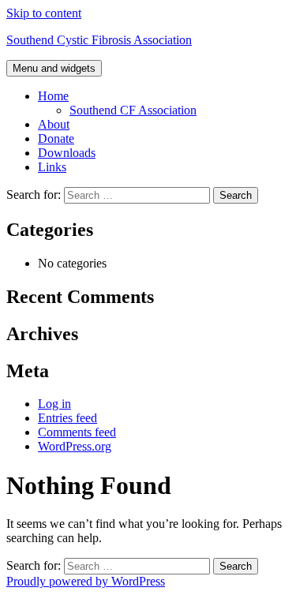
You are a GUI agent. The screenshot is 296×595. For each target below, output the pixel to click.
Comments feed (77, 432)
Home (53, 96)
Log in (54, 403)
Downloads (67, 152)
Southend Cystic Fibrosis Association (99, 40)
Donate (56, 138)
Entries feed (67, 418)
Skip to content (43, 13)
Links (52, 167)
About (53, 124)
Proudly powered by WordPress (85, 581)
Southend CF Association (133, 110)
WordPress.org (74, 446)
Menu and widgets (54, 68)
